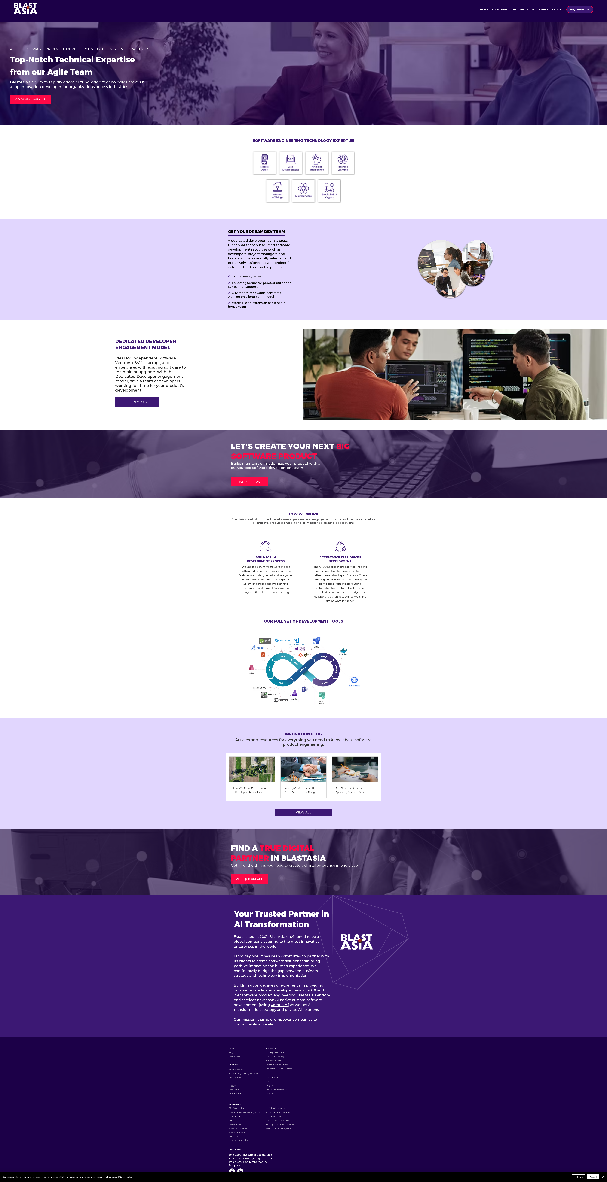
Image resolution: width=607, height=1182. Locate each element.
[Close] (603, 1176)
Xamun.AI (279, 1005)
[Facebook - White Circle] (232, 1171)
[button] (499, 9)
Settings (579, 1177)
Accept (593, 1177)
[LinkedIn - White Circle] (240, 1171)
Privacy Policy (125, 1177)
